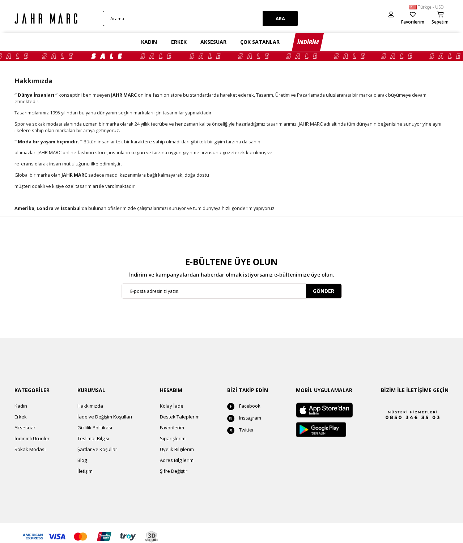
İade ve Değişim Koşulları (104, 416)
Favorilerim (172, 427)
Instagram (250, 417)
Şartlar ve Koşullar (97, 449)
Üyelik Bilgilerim (177, 449)
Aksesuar (24, 427)
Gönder (323, 290)
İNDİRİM (308, 41)
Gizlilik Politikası (94, 427)
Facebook (249, 406)
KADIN (149, 41)
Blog (82, 460)
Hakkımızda (90, 406)
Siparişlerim (173, 438)
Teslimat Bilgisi (93, 438)
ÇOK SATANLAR (260, 41)
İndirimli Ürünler (32, 438)
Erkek (20, 416)
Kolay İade (171, 406)
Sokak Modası (30, 449)
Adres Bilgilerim (177, 460)
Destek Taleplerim (180, 416)
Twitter (246, 429)
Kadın (20, 406)
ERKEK (179, 41)
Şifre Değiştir (173, 471)
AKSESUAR (213, 41)
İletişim (85, 471)
